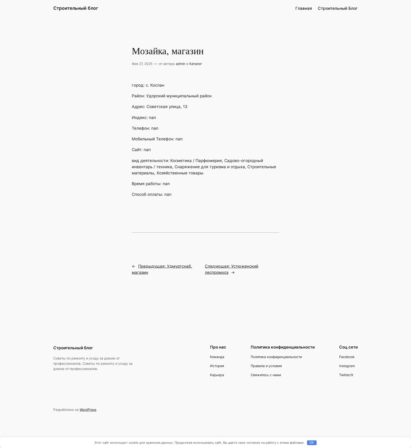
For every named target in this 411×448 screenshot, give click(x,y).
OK (311, 442)
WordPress (88, 410)
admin (180, 64)
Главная (303, 8)
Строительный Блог (338, 8)
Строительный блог (75, 8)
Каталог (195, 64)
